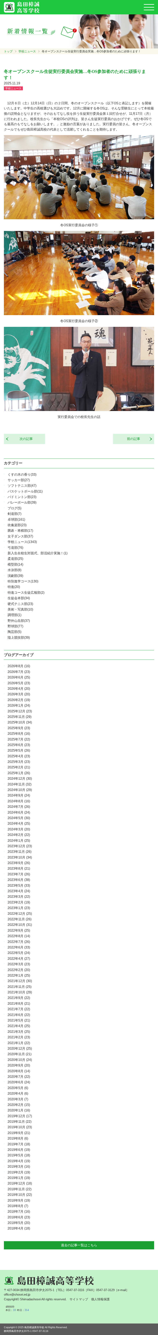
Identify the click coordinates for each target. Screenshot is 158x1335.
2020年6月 (19, 1082)
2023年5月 (19, 885)
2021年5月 (19, 1020)
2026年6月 (19, 677)
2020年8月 (19, 1071)
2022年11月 (19, 919)
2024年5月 (19, 818)
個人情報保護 (100, 1299)
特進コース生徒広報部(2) (26, 592)
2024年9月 (19, 795)
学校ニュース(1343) (22, 542)
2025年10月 (20, 722)
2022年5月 (19, 953)
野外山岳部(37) (19, 620)
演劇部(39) (15, 575)
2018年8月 (18, 1206)
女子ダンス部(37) (20, 536)
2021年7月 (19, 1009)
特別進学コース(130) (23, 581)
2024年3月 (19, 829)
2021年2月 (19, 1037)
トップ (8, 51)
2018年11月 (19, 1189)
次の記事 (24, 439)
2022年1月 (19, 975)
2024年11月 (19, 784)
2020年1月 (19, 1110)
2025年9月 (19, 728)
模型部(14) (15, 564)
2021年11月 (19, 986)
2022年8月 (19, 936)
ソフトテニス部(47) (22, 485)
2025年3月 (19, 761)
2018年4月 (19, 1228)
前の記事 (135, 439)
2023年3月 (19, 896)
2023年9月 (19, 863)
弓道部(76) (15, 547)
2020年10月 (20, 1060)
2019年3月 (19, 1166)
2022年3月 (19, 964)
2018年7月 (19, 1211)
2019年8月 (18, 1138)
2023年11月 (19, 851)
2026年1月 (19, 705)
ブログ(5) (14, 508)
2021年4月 (19, 1026)
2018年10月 (20, 1194)
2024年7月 (19, 806)
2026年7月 (19, 672)
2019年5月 (19, 1155)
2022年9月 (19, 930)
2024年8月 (19, 801)
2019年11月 (19, 1121)
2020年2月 (19, 1105)
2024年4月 (19, 823)
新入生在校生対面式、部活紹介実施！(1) (37, 553)
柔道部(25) (15, 558)
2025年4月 (19, 756)
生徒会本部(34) (19, 598)
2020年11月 (19, 1054)
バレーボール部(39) (22, 502)
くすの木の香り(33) (22, 474)
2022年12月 (20, 913)
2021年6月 (19, 1015)
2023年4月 (19, 891)
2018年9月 (19, 1200)
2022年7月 (19, 942)
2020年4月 (18, 1093)
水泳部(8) (14, 570)
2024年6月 (19, 812)
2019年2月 (19, 1172)
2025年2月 (19, 767)
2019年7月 (19, 1144)
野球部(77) (15, 626)
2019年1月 (19, 1178)
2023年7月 (19, 874)
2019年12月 (20, 1116)
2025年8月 (19, 733)
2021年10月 (20, 992)
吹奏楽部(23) (17, 525)
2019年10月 (20, 1127)
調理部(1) (14, 615)
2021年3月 (19, 1031)
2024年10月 (20, 790)
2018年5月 (19, 1223)
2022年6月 (19, 947)
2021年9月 (19, 998)
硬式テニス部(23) (20, 604)
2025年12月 (20, 711)
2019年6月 (19, 1149)
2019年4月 (19, 1161)
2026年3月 (19, 694)
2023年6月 (19, 880)
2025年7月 (19, 739)
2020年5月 (18, 1088)
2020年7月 (19, 1076)
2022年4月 (19, 958)
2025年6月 (19, 745)
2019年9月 (19, 1133)
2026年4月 (19, 688)
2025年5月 (19, 750)
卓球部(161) (16, 519)
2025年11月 (19, 717)
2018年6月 (19, 1217)
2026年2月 (19, 700)
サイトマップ (79, 1299)
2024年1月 (19, 840)
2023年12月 (20, 846)
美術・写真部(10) (20, 609)
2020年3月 (18, 1099)
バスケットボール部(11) (25, 491)
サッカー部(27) (19, 480)
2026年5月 (19, 683)
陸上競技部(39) (19, 637)
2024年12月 (20, 778)
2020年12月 (20, 1048)
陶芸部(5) (14, 632)
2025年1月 (19, 773)
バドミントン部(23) (22, 497)
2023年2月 (19, 902)
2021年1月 (19, 1043)
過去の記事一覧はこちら (79, 1245)
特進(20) (14, 587)
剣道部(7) (14, 513)
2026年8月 (19, 666)
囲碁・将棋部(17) (20, 530)
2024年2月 (19, 835)
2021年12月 (20, 981)
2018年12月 (20, 1183)
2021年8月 (19, 1003)
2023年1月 (19, 908)
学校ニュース (27, 51)
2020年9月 (19, 1065)
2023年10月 (20, 857)
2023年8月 (19, 868)
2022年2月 (19, 970)
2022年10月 (20, 924)
